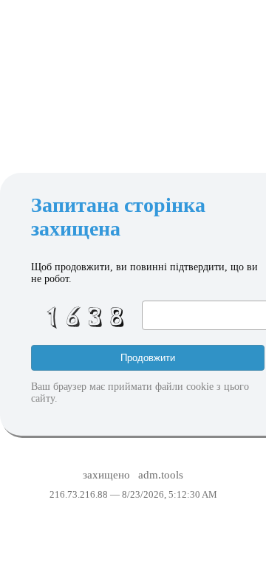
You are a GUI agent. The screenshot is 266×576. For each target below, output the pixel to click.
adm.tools (160, 475)
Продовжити (147, 357)
